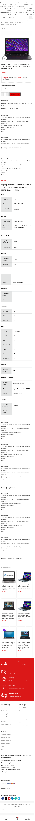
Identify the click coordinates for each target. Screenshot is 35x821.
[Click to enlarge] (5, 58)
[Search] (30, 17)
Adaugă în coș (15, 94)
